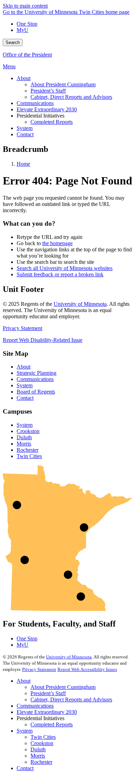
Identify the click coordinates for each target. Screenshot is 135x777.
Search (13, 42)
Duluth (24, 437)
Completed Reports (51, 724)
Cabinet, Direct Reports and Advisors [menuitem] (71, 97)
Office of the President (27, 55)
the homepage (57, 243)
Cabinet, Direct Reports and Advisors (71, 699)
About (23, 367)
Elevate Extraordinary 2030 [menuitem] (47, 109)
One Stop (27, 24)
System (25, 385)
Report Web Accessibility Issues (87, 669)
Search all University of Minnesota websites (64, 268)
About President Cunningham (63, 687)
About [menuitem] (23, 78)
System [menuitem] (25, 128)
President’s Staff (48, 693)
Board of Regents (36, 392)
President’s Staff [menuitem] (48, 91)
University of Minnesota (80, 304)
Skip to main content (25, 6)
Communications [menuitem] (35, 103)
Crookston (28, 431)
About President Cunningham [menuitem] (63, 84)
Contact (25, 398)
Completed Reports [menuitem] (51, 122)
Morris (24, 444)
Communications (35, 379)
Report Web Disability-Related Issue (42, 340)
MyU (22, 30)
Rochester (27, 450)
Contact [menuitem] (25, 134)
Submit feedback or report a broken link (60, 274)
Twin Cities (29, 456)
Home (23, 164)
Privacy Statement (22, 328)
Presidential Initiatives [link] (40, 116)
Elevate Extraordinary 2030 (47, 712)
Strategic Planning (36, 373)
